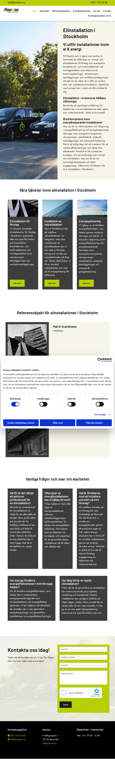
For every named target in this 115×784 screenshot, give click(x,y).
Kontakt (107, 11)
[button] (17, 283)
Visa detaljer (100, 414)
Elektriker (44, 11)
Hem (35, 11)
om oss (96, 11)
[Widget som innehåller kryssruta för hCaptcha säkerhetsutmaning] (81, 692)
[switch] (43, 404)
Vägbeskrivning (49, 743)
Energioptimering (81, 11)
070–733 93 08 (99, 2)
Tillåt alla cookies (94, 423)
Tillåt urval (57, 423)
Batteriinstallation (61, 11)
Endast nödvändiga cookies (20, 423)
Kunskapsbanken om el (99, 15)
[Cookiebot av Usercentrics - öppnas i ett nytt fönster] (99, 360)
